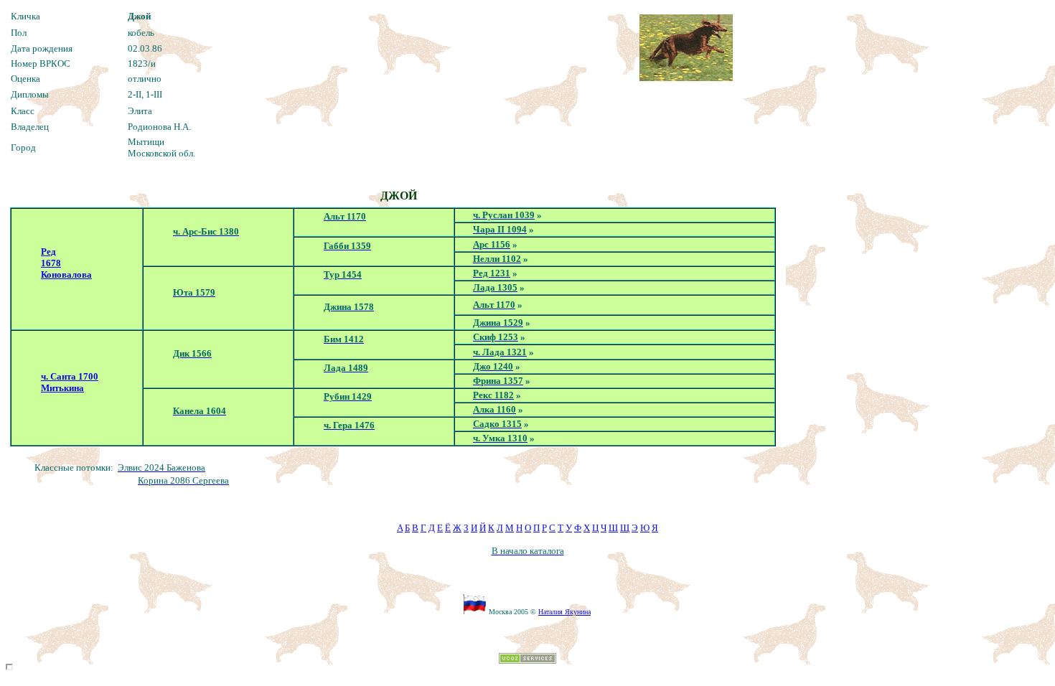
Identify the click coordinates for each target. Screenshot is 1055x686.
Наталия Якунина (564, 612)
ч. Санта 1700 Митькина (69, 382)
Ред (48, 251)
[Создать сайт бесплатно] (527, 660)
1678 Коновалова (66, 269)
